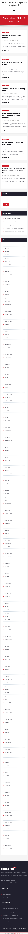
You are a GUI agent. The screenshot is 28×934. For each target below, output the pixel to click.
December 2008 (8, 845)
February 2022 (8, 424)
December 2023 (8, 351)
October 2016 (7, 636)
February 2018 (8, 583)
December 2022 (8, 390)
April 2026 (7, 258)
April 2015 (7, 696)
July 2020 (7, 487)
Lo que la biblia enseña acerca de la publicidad (14, 231)
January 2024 (7, 347)
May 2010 (7, 802)
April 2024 (7, 337)
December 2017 (8, 590)
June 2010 (7, 799)
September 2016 (8, 639)
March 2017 (7, 619)
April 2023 (7, 377)
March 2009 (7, 842)
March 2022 (7, 420)
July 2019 (7, 527)
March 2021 (7, 460)
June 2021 (7, 450)
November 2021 (8, 434)
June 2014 (7, 729)
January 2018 (7, 586)
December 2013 (8, 749)
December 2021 (8, 430)
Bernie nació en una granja (10, 221)
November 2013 (8, 752)
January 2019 (7, 546)
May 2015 (7, 692)
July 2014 (7, 726)
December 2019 (8, 510)
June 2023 (7, 371)
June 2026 (7, 251)
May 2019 (7, 533)
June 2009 (7, 832)
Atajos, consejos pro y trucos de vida (12, 225)
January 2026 (7, 268)
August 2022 (7, 404)
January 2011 (7, 789)
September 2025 (8, 281)
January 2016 (7, 666)
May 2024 (7, 334)
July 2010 (7, 795)
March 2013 (7, 779)
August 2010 (7, 792)
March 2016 (7, 659)
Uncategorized (14, 93)
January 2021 (7, 467)
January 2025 (7, 308)
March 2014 (7, 739)
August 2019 (7, 523)
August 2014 (7, 722)
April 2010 (7, 805)
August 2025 (7, 284)
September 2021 (8, 440)
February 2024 (8, 344)
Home (10, 21)
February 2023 (8, 384)
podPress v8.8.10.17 (18, 933)
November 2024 (8, 314)
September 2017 (8, 600)
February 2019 (8, 543)
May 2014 (7, 732)
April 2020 (7, 497)
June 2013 (7, 769)
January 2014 (7, 745)
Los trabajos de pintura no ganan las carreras (14, 228)
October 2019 (7, 517)
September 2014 (8, 719)
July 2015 (7, 686)
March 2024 (7, 341)
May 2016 (7, 653)
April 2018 (7, 576)
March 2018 (7, 580)
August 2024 (7, 324)
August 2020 (7, 483)
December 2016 (8, 629)
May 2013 (7, 772)
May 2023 (7, 374)
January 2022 (7, 427)
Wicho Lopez (6, 40)
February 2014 (8, 742)
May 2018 (7, 573)
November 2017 (8, 593)
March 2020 (7, 500)
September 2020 (8, 480)
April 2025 (7, 298)
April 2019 (7, 536)
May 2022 (7, 414)
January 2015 (7, 706)
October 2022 (7, 397)
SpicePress (22, 928)
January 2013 (7, 785)
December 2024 (8, 311)
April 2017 (7, 616)
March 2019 (7, 540)
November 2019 (8, 513)
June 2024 (7, 331)
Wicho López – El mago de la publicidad (14, 3)
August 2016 (7, 643)
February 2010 (8, 812)
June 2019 (7, 530)
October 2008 (7, 852)
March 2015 (7, 699)
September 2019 (8, 520)
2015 (14, 21)
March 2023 (7, 381)
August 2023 (7, 364)
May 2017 (7, 613)
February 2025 (8, 304)
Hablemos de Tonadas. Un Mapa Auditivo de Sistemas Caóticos (12, 116)
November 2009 (8, 815)
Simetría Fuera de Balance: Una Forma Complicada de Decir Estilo (14, 171)
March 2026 (7, 261)
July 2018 (7, 566)
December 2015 (8, 669)
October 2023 (7, 357)
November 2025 (8, 274)
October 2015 (7, 676)
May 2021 (7, 454)
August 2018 (7, 563)
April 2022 (7, 417)
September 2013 (8, 759)
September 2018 (8, 560)
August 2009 (7, 825)
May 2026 (7, 254)
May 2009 (7, 835)
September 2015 (8, 679)
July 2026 (7, 248)
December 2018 (8, 550)
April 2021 (7, 457)
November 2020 (8, 473)
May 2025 (7, 294)
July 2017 (7, 606)
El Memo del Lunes (15, 40)
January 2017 (7, 626)
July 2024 (7, 327)
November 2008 (8, 848)
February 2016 (8, 663)
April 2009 (7, 838)
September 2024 (8, 321)
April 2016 (7, 656)
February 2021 (8, 463)
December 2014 (8, 709)
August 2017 (7, 603)
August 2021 (7, 444)
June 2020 (7, 490)
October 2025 (7, 278)
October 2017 (7, 596)
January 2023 (7, 387)
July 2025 (7, 288)
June (18, 21)
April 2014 (7, 736)
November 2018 (8, 553)
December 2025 (8, 271)
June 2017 (7, 609)
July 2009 (7, 828)
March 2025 (7, 301)
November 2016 (8, 633)
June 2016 (7, 649)
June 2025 (7, 291)
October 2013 (7, 755)
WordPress (13, 928)
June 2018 (7, 570)
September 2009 (8, 822)
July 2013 (7, 765)
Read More (4, 50)
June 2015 (7, 689)
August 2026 (7, 245)
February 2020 (8, 503)
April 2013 (7, 775)
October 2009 (7, 818)
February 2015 (8, 702)
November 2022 (8, 394)
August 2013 (7, 762)
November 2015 (8, 672)
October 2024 (7, 317)
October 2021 (7, 437)
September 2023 (8, 361)
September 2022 (8, 400)
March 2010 (7, 809)
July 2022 (7, 407)
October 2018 (7, 556)
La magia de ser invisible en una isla (12, 218)
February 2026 (8, 264)
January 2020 (7, 507)
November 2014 (8, 712)
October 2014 (7, 716)
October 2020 (7, 477)
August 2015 (7, 682)
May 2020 (7, 493)
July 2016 (7, 646)
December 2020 (8, 470)
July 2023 (7, 367)
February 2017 (8, 623)
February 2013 (8, 782)
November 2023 (8, 354)
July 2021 (7, 447)
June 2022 (7, 410)
